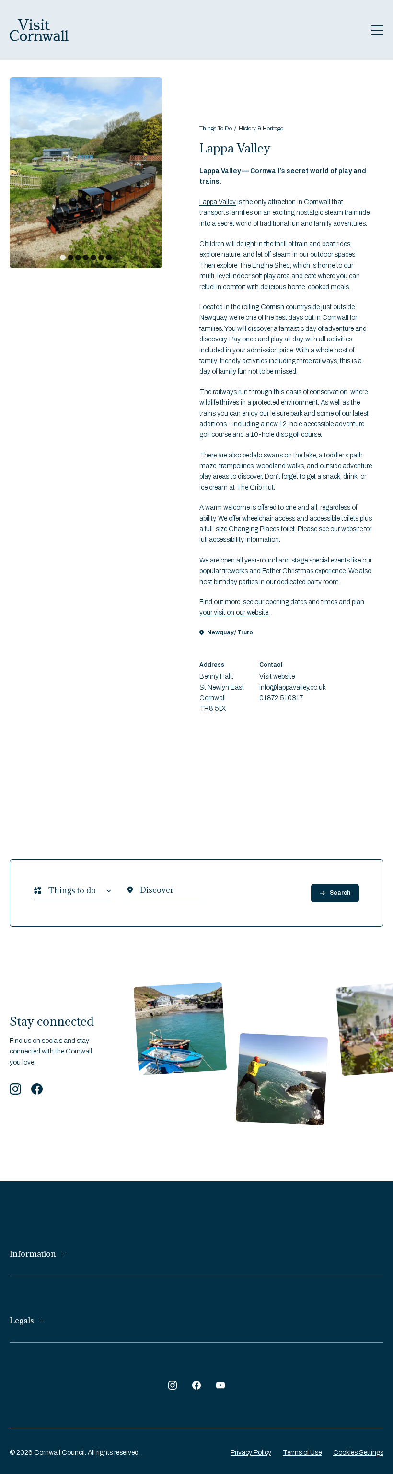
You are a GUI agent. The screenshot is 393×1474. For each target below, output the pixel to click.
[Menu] (377, 30)
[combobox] (48, 891)
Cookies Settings (358, 1452)
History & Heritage (261, 128)
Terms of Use (302, 1452)
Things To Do (215, 128)
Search (340, 892)
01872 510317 (281, 698)
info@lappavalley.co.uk (292, 687)
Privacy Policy (251, 1452)
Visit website (277, 676)
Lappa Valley (217, 202)
